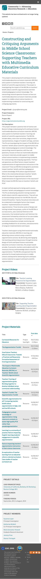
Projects (11, 32)
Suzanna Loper (9, 519)
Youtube (9, 23)
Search (35, 28)
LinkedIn (12, 23)
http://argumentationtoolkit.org (13, 121)
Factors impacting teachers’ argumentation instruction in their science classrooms (11, 446)
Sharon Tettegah (9, 538)
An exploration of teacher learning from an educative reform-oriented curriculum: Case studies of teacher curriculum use (11, 457)
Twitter (6, 23)
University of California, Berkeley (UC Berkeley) (20, 487)
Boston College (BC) (11, 489)
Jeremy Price (8, 535)
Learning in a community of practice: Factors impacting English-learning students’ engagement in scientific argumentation (11, 435)
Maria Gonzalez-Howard (12, 530)
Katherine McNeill (10, 524)
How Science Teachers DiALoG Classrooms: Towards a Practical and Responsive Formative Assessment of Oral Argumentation (12, 357)
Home (5, 32)
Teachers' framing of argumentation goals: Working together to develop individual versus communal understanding (11, 383)
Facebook (3, 23)
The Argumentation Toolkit (11, 347)
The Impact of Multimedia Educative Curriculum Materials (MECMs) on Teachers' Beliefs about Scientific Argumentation (11, 370)
